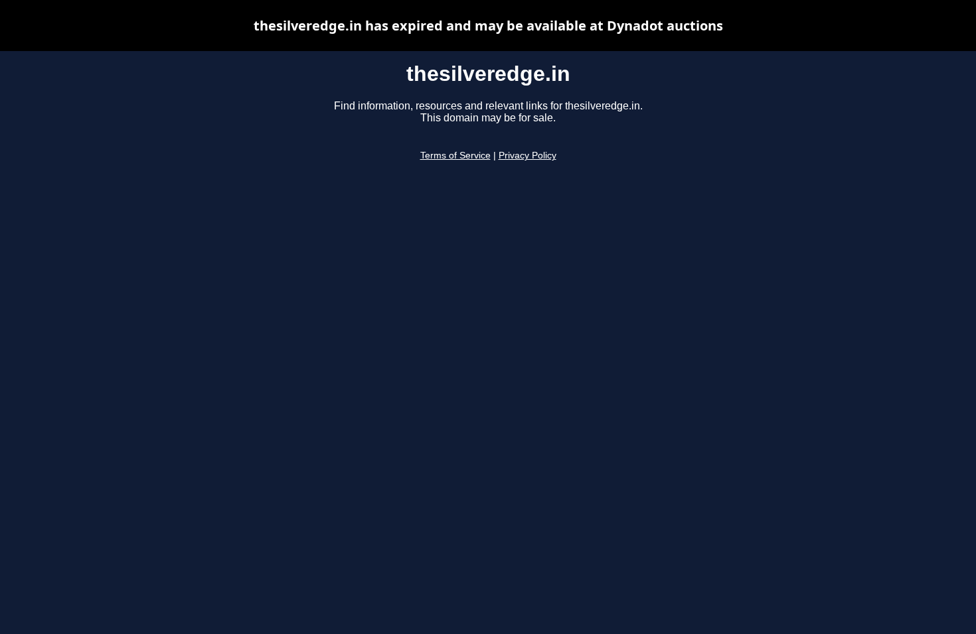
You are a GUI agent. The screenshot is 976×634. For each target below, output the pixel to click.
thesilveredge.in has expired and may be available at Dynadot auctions (488, 25)
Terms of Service (455, 155)
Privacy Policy (527, 155)
